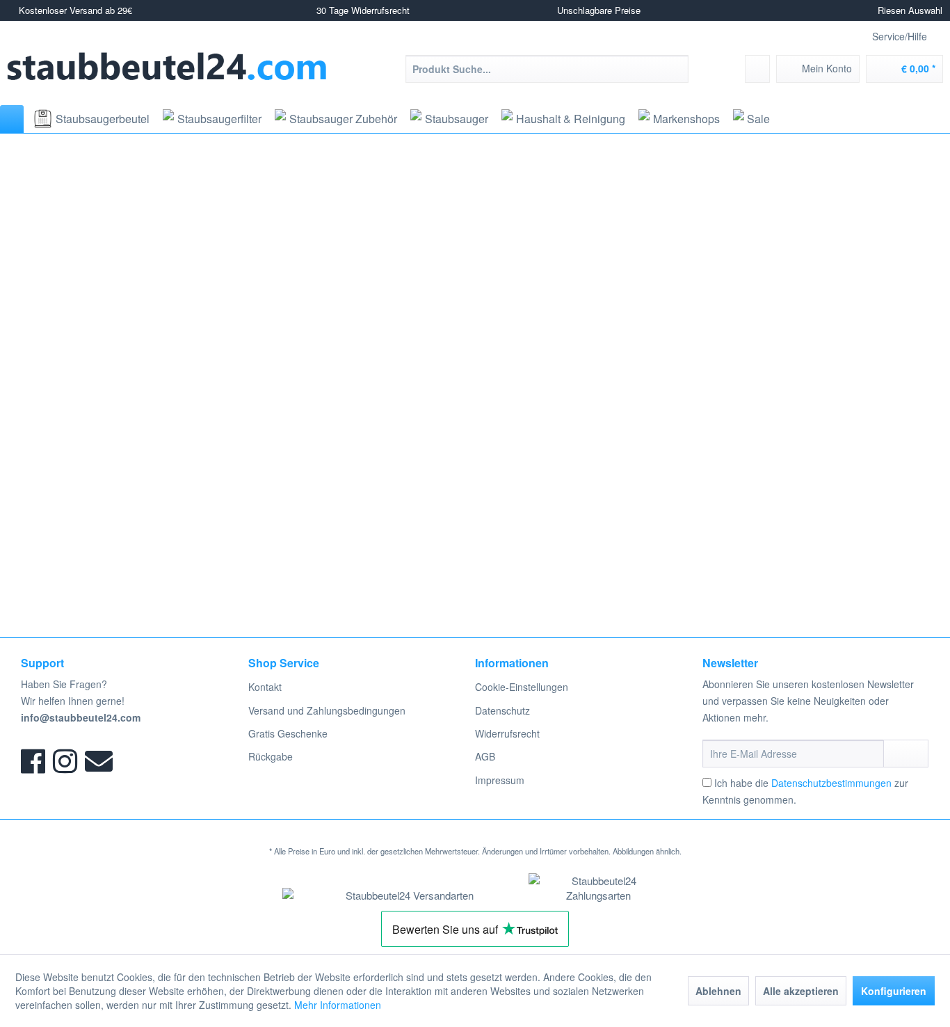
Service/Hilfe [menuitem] (899, 36)
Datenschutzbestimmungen (831, 783)
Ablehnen (718, 991)
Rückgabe (270, 756)
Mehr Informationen (337, 1005)
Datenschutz (502, 710)
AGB (485, 756)
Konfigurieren (893, 991)
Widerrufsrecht (507, 733)
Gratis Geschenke (288, 733)
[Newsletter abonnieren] (905, 753)
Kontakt (265, 687)
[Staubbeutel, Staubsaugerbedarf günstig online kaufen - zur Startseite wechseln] (167, 66)
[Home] (12, 119)
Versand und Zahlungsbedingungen (326, 710)
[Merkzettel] (757, 69)
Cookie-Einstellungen (521, 687)
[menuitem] (547, 69)
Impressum (499, 780)
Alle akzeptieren (801, 991)
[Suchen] (676, 69)
